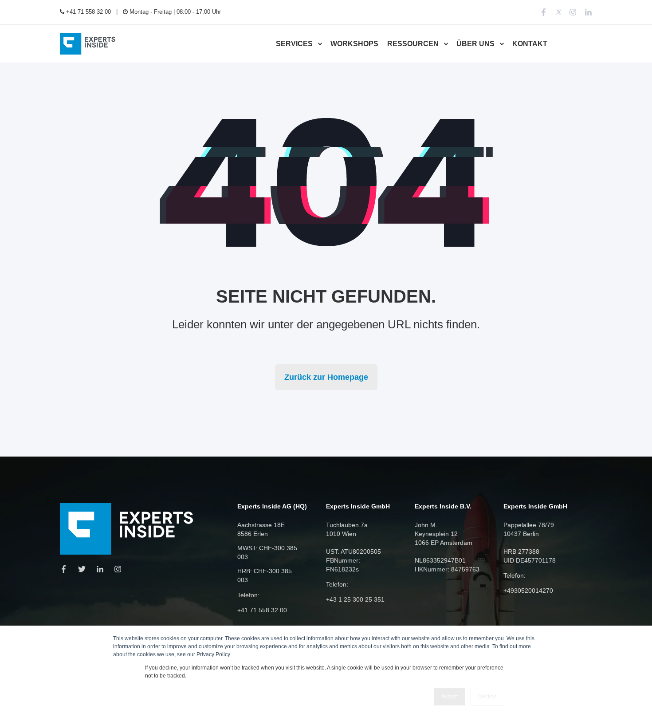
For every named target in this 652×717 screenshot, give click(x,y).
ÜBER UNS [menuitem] (475, 43)
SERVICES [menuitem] (294, 43)
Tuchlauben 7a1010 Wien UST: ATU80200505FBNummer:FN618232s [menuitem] (353, 547)
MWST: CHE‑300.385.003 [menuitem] (268, 552)
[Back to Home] (87, 43)
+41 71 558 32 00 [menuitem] (87, 12)
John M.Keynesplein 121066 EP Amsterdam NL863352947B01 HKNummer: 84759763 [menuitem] (447, 547)
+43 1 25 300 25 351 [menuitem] (355, 599)
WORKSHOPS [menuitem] (354, 43)
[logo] (126, 529)
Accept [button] (449, 696)
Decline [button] (487, 696)
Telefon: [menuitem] (248, 595)
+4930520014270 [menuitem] (528, 590)
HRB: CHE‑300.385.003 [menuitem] (265, 575)
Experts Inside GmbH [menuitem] (358, 506)
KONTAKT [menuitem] (529, 43)
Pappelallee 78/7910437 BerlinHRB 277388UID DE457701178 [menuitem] (529, 542)
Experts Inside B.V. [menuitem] (443, 506)
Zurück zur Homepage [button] (326, 377)
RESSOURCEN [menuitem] (413, 43)
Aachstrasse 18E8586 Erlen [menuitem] (261, 529)
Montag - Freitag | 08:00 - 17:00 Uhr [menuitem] (174, 12)
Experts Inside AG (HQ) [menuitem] (272, 506)
